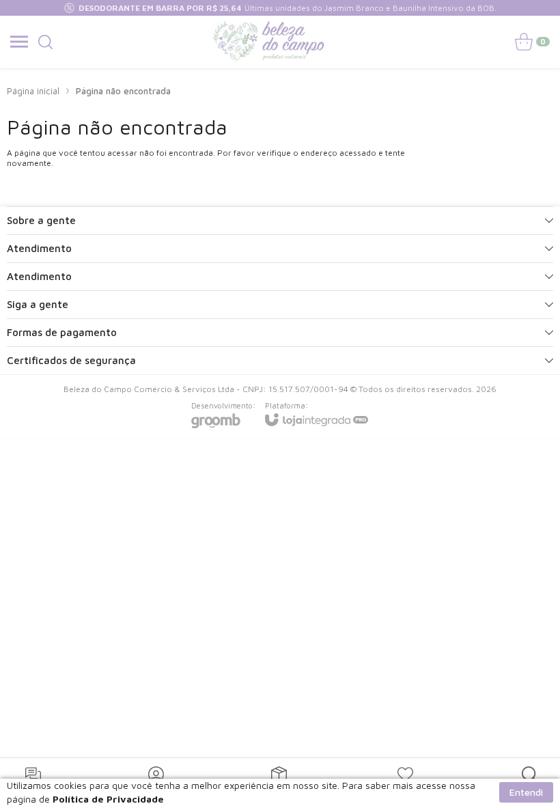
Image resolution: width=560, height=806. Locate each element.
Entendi (526, 792)
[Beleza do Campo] (269, 41)
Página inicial (33, 90)
